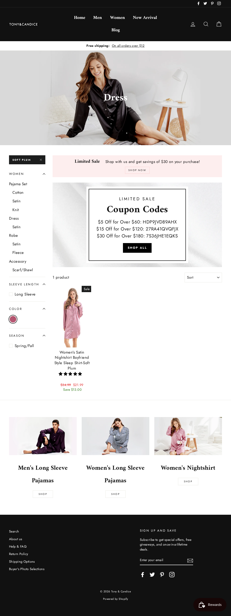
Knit (15, 209)
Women (117, 18)
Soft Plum (21, 160)
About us (15, 539)
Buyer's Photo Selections (26, 569)
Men (97, 18)
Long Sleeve (25, 294)
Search (14, 531)
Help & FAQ (17, 546)
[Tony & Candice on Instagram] (172, 574)
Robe (13, 235)
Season (16, 335)
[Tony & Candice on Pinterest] (162, 574)
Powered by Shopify (115, 599)
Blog (115, 30)
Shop (43, 494)
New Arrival (145, 18)
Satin (16, 201)
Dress (14, 218)
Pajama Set (18, 184)
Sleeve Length (24, 284)
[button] (71, 374)
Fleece (18, 252)
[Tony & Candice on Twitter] (152, 574)
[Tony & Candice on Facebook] (142, 574)
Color (15, 309)
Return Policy (18, 554)
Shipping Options (22, 561)
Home (79, 18)
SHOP (115, 494)
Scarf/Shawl (22, 270)
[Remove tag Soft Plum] (13, 319)
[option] (115, 45)
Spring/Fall (24, 345)
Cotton (18, 192)
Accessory (17, 261)
